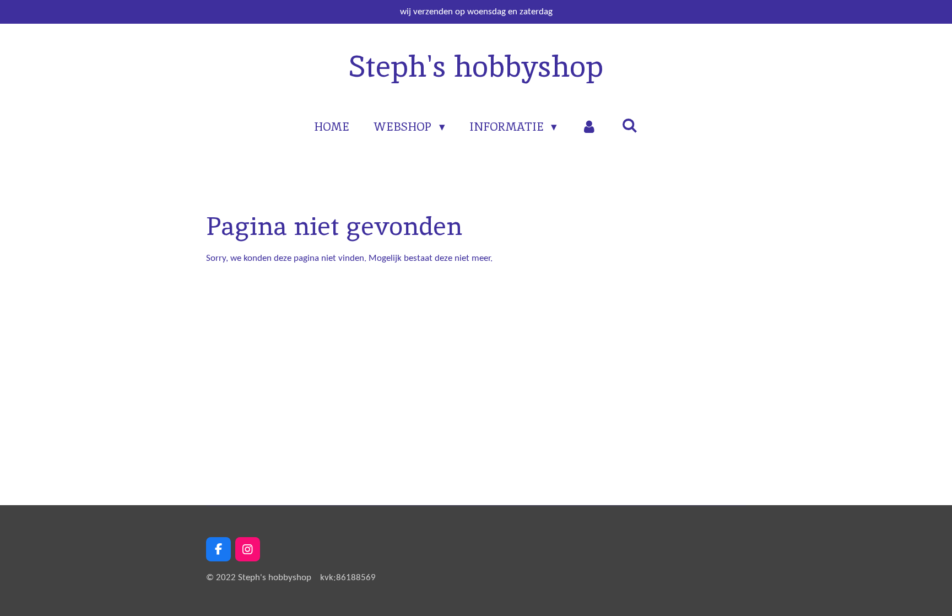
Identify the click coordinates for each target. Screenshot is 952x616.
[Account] (589, 127)
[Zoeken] (629, 125)
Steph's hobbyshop (476, 66)
